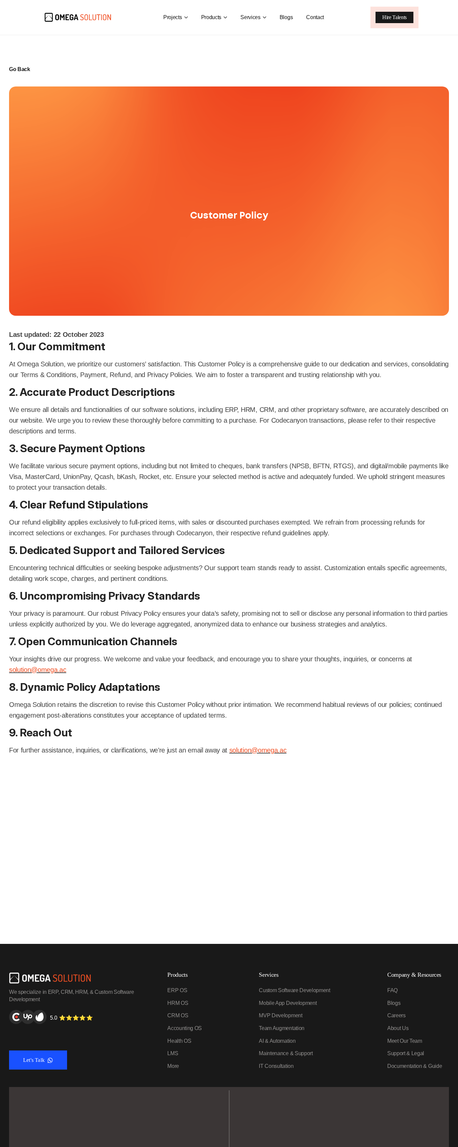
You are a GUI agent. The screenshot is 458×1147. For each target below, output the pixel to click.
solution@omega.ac (37, 669)
